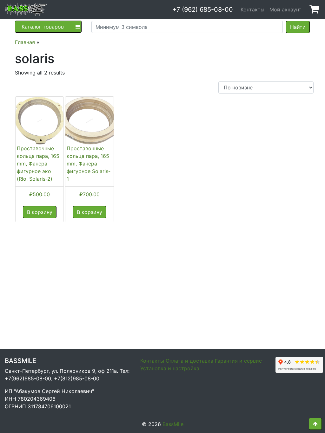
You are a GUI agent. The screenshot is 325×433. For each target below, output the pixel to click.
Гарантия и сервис (238, 361)
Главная (25, 42)
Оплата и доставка (189, 361)
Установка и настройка (169, 368)
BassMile (172, 424)
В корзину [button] (39, 212)
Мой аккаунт (285, 9)
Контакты (252, 9)
